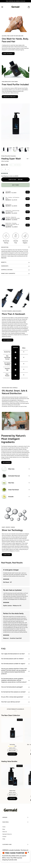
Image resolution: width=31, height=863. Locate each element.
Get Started (6, 462)
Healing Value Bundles (9, 761)
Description (4, 247)
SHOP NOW (12, 754)
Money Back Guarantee (8, 273)
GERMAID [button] (4, 817)
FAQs (3, 839)
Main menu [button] (5, 822)
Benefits (3, 262)
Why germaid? (7, 340)
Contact (4, 836)
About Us (4, 831)
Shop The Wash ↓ (8, 53)
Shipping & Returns (6, 269)
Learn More (6, 554)
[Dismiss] (28, 852)
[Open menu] (2, 7)
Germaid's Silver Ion (7, 834)
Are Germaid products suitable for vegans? (13, 663)
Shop (3, 829)
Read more (3, 257)
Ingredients (4, 266)
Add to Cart (12, 750)
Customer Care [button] (7, 844)
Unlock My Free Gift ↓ (9, 96)
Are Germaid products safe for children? (12, 658)
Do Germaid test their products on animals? (13, 692)
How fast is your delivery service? (10, 702)
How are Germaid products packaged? (12, 687)
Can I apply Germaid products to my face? (13, 653)
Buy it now (15, 185)
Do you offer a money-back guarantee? (12, 697)
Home (3, 826)
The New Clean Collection (10, 715)
